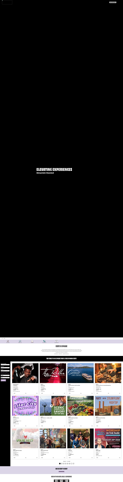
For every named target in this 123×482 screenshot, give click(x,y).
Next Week (5, 373)
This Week (6, 372)
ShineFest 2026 (98, 450)
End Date (2, 369)
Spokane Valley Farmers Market (17, 450)
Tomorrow (4, 372)
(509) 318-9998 (16, 389)
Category (2, 375)
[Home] (7, 2)
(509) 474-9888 (99, 389)
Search (3, 380)
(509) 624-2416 (71, 454)
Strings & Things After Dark (44, 450)
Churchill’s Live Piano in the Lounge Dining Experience (103, 385)
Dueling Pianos (43, 385)
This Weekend (2, 373)
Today (1, 372)
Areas (1, 377)
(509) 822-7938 (44, 389)
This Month (8, 373)
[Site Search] (117, 2)
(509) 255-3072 (71, 421)
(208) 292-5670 (71, 389)
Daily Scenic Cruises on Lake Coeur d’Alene (74, 385)
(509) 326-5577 (99, 421)
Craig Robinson (15, 385)
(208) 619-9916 (16, 454)
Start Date (2, 366)
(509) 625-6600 (44, 454)
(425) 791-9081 (16, 421)
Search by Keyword (3, 363)
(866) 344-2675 (44, 421)
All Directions (70, 450)
